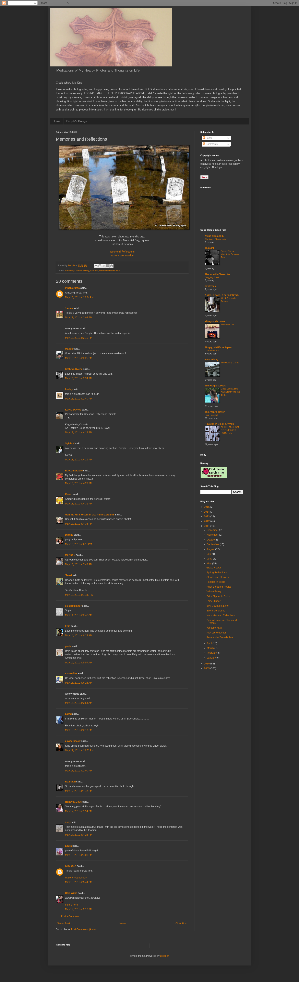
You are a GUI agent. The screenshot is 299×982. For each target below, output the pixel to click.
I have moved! (212, 350)
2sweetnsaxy (73, 741)
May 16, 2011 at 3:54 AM (78, 703)
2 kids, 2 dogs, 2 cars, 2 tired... (222, 295)
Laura (68, 845)
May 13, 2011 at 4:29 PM (78, 483)
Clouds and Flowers (217, 577)
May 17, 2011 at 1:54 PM (78, 811)
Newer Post (63, 923)
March (210, 648)
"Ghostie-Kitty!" (214, 627)
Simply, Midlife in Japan (218, 347)
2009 (207, 668)
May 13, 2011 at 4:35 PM (78, 523)
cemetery (69, 270)
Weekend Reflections (122, 251)
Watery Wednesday (122, 255)
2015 (207, 506)
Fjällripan (70, 781)
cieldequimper (73, 606)
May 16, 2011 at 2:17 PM (78, 730)
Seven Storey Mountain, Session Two (230, 254)
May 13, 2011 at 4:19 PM (78, 459)
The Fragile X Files (215, 385)
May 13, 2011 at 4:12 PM (78, 432)
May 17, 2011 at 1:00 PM (78, 770)
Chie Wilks (71, 893)
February (212, 652)
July (209, 554)
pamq (68, 714)
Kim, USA (70, 866)
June (210, 558)
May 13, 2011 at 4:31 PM (78, 503)
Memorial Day (82, 270)
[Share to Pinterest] (111, 266)
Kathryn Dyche (74, 369)
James (69, 308)
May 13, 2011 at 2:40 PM (78, 398)
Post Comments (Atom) (83, 929)
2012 (207, 521)
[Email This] (96, 266)
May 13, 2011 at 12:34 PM (79, 297)
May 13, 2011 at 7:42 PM (78, 564)
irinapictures (72, 288)
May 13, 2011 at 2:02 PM (78, 317)
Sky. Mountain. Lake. (217, 605)
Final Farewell (211, 415)
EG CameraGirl (74, 470)
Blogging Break (212, 277)
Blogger (164, 955)
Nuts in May (211, 359)
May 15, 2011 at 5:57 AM (78, 662)
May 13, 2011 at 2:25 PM (78, 358)
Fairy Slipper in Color (218, 596)
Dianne (69, 534)
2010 (207, 663)
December (213, 530)
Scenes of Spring (215, 610)
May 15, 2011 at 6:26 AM (78, 682)
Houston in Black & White (219, 424)
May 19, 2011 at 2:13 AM (78, 909)
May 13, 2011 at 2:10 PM (78, 338)
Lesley (69, 389)
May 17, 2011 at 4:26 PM (78, 834)
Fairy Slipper (213, 601)
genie (68, 646)
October (211, 539)
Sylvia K (70, 443)
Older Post (181, 923)
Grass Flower (213, 567)
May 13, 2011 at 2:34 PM (78, 378)
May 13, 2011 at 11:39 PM (79, 595)
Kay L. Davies (73, 409)
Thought (209, 248)
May (209, 563)
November (213, 534)
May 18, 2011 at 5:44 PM (78, 882)
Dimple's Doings (76, 121)
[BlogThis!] (100, 266)
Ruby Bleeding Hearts (218, 586)
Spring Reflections (216, 572)
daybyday (210, 286)
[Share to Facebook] (108, 266)
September (213, 544)
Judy (68, 822)
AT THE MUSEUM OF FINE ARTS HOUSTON (230, 430)
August (211, 549)
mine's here (71, 904)
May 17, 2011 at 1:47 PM (78, 791)
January (211, 657)
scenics (94, 270)
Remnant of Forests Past (220, 637)
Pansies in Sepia (215, 581)
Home (56, 121)
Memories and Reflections (220, 615)
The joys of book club (215, 239)
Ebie (67, 626)
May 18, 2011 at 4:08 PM (78, 855)
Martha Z (70, 555)
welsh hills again (214, 236)
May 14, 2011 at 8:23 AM (78, 635)
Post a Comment (70, 916)
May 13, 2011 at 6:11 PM (78, 544)
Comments (211, 144)
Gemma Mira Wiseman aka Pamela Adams (90, 514)
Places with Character (217, 274)
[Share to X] (104, 266)
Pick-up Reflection (216, 632)
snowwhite (71, 673)
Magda (69, 348)
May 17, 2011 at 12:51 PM (79, 750)
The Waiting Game (230, 362)
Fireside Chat (227, 324)
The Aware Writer (215, 411)
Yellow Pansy (213, 591)
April (210, 643)
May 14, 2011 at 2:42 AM (78, 615)
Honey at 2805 (73, 801)
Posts (208, 138)
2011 (207, 526)
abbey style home (215, 321)
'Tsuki (68, 575)
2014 (207, 511)
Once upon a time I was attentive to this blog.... (230, 391)
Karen (68, 494)
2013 (207, 516)
